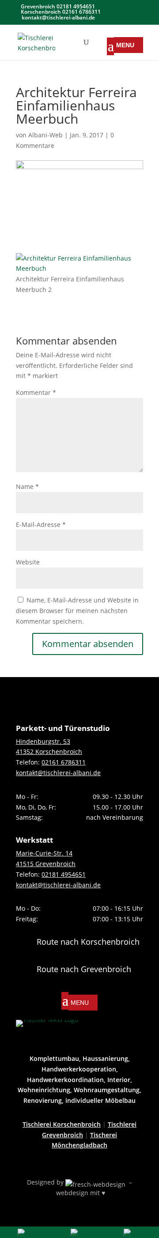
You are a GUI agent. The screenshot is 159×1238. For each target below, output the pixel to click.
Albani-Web (45, 135)
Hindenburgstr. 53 (43, 741)
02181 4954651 (64, 874)
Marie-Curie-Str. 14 (44, 853)
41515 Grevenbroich (46, 863)
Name (27, 486)
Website (28, 562)
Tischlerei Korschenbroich (62, 1124)
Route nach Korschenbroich (88, 941)
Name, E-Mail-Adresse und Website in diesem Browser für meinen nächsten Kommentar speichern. (77, 610)
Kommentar (36, 392)
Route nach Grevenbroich (84, 969)
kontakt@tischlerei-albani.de (58, 773)
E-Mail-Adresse (41, 524)
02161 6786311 (64, 762)
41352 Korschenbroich (49, 751)
